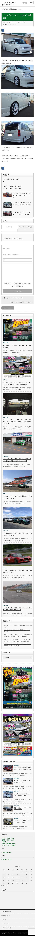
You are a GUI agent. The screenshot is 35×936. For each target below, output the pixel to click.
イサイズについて (6, 928)
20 (13, 880)
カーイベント (4, 924)
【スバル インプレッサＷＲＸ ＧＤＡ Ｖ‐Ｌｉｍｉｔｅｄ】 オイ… (22, 195)
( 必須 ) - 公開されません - (11, 254)
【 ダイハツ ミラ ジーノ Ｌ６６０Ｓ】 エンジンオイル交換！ (22, 213)
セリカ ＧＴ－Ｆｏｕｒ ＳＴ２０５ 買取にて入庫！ (22, 781)
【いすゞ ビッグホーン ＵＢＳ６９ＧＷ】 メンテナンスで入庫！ (12, 187)
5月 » (6, 885)
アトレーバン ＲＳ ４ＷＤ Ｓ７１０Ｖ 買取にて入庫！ (22, 821)
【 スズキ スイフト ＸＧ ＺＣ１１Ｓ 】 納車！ (20, 302)
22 (22, 880)
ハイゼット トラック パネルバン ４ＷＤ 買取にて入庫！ (22, 794)
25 (3, 883)
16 (26, 877)
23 (26, 880)
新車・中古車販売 (6, 911)
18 (3, 880)
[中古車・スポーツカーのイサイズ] (8, 4)
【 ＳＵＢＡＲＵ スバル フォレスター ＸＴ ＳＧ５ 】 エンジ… (22, 203)
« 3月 (2, 885)
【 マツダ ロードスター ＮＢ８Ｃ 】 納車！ (14, 298)
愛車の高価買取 (5, 915)
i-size (16, 24)
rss (23, 3)
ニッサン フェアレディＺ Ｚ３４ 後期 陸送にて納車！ (17, 625)
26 (8, 883)
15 (22, 877)
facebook (26, 3)
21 (17, 880)
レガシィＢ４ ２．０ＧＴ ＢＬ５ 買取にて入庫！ (22, 808)
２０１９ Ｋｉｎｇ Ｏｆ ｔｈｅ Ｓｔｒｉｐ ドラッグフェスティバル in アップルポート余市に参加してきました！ (17, 422)
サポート (3, 920)
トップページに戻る (8, 308)
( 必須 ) (6, 248)
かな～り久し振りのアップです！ (11, 180)
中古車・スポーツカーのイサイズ (15, 933)
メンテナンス (9, 8)
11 (3, 877)
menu (31, 2)
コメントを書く (8, 24)
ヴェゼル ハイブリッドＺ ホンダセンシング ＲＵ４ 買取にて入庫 (22, 768)
